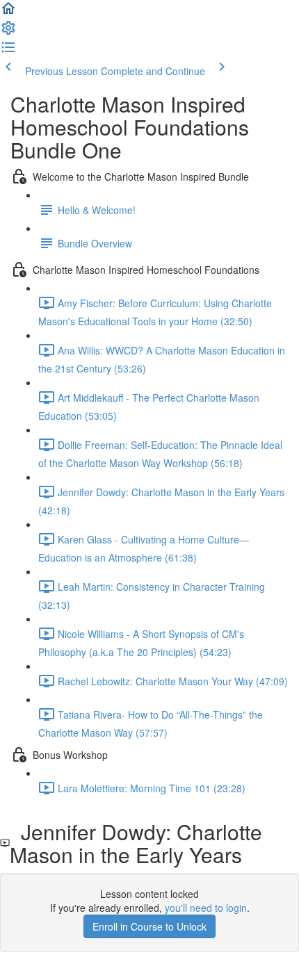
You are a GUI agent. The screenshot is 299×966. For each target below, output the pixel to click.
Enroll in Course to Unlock (149, 926)
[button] (8, 12)
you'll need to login (206, 908)
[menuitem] (8, 32)
